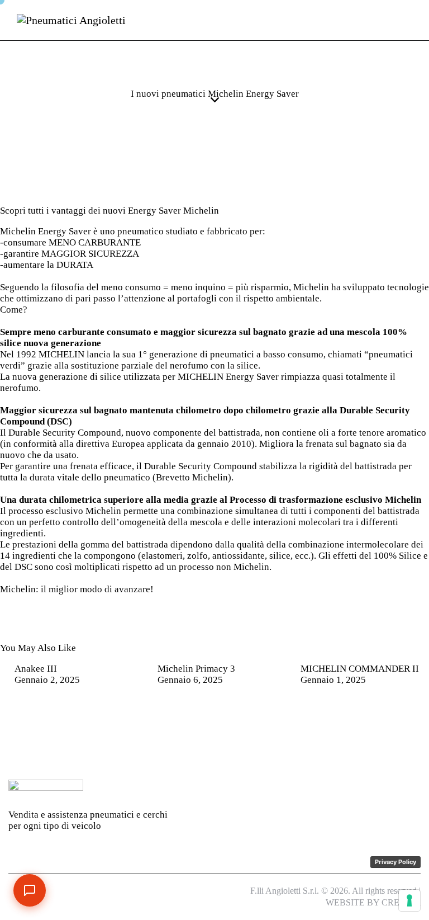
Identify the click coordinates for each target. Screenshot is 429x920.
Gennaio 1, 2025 (333, 679)
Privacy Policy (395, 862)
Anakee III (36, 668)
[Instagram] (358, 790)
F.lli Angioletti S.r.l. (284, 890)
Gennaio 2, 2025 (47, 679)
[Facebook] (334, 790)
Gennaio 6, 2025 (190, 679)
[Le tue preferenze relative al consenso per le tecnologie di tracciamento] (409, 900)
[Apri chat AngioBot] (29, 890)
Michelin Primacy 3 (196, 668)
